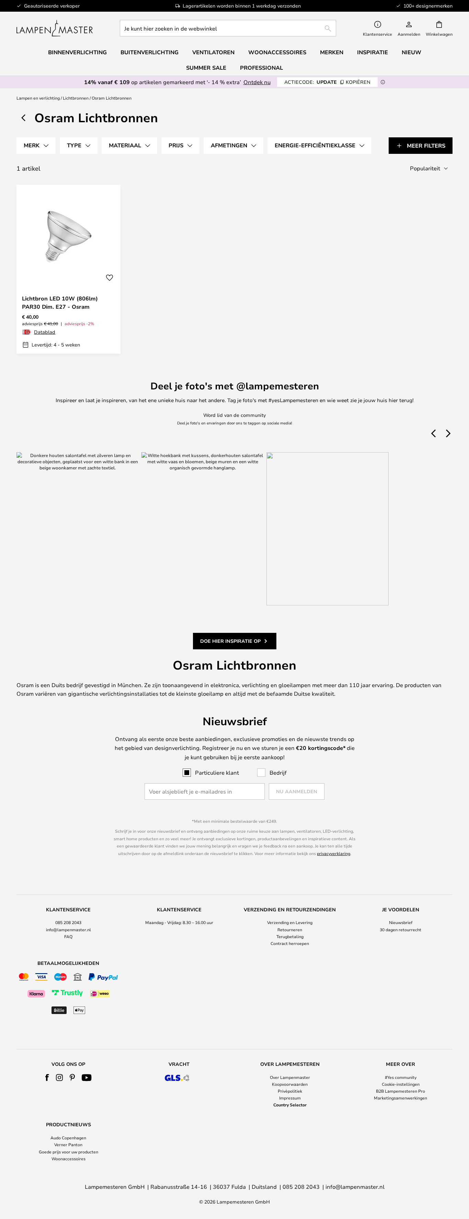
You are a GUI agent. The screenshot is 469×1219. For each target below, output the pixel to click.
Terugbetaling (290, 936)
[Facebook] (47, 1077)
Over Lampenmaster (290, 1077)
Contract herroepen (290, 943)
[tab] (36, 145)
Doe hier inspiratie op (230, 641)
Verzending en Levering (289, 922)
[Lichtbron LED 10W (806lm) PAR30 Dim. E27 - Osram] (68, 269)
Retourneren (289, 929)
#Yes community (400, 1077)
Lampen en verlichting (38, 98)
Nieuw (411, 52)
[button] (109, 278)
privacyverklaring (333, 853)
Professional (261, 67)
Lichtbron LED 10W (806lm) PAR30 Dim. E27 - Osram (60, 302)
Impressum (290, 1098)
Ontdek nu (257, 82)
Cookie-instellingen (401, 1084)
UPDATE (327, 82)
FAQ (68, 936)
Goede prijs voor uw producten (68, 1151)
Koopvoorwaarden (290, 1084)
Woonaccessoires (68, 1158)
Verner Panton (68, 1144)
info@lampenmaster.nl (68, 929)
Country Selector (290, 1104)
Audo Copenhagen (68, 1137)
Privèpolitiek (290, 1091)
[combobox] (228, 28)
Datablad (44, 332)
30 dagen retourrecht (400, 929)
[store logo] (54, 28)
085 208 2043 (68, 922)
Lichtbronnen (76, 98)
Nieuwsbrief (400, 922)
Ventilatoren (213, 52)
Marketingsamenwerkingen (400, 1098)
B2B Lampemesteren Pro (400, 1091)
